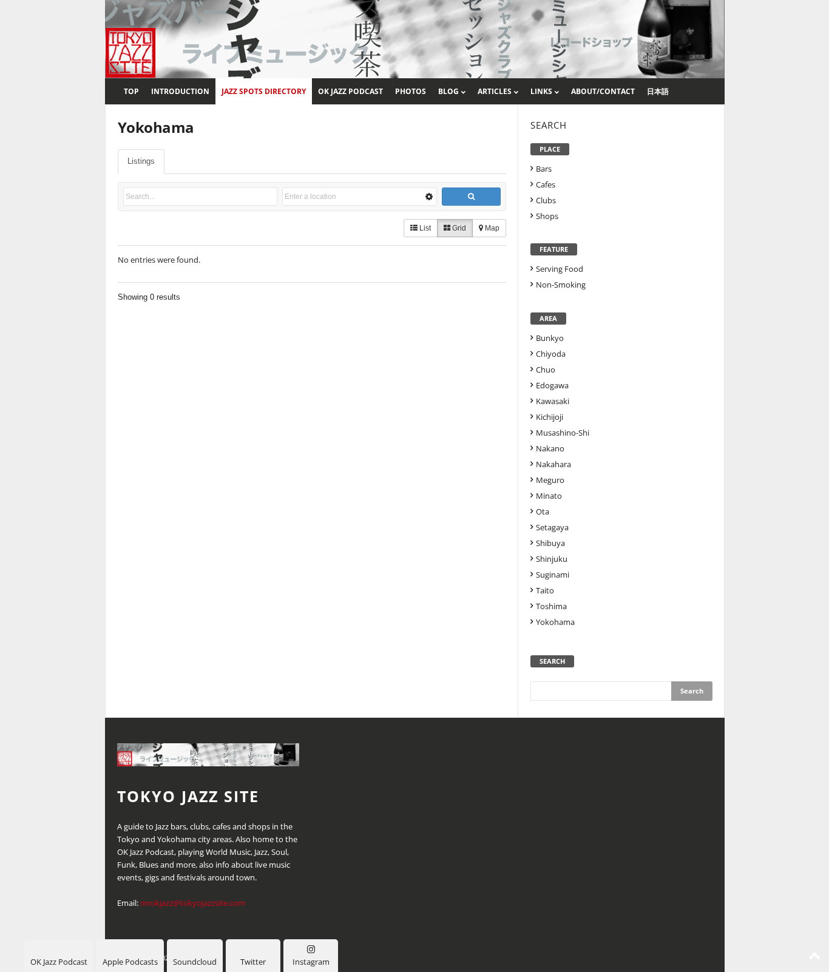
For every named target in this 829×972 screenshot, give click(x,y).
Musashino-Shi (562, 432)
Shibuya (550, 543)
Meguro (550, 479)
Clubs (546, 200)
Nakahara (553, 464)
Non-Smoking (561, 284)
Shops (547, 216)
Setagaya (552, 527)
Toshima (551, 606)
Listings (141, 161)
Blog (448, 91)
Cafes (545, 184)
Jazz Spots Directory (264, 91)
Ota (542, 511)
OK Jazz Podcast (350, 91)
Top (131, 91)
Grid (458, 228)
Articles (495, 91)
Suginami (552, 574)
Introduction (180, 91)
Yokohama (555, 621)
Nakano (550, 448)
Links (541, 91)
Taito (545, 590)
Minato (549, 495)
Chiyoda (551, 353)
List (424, 228)
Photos (410, 91)
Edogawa (552, 385)
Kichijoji (549, 416)
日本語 (658, 91)
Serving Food (559, 268)
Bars (544, 168)
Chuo (545, 369)
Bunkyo (550, 337)
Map (491, 228)
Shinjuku (551, 558)
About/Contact (603, 91)
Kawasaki (552, 401)
